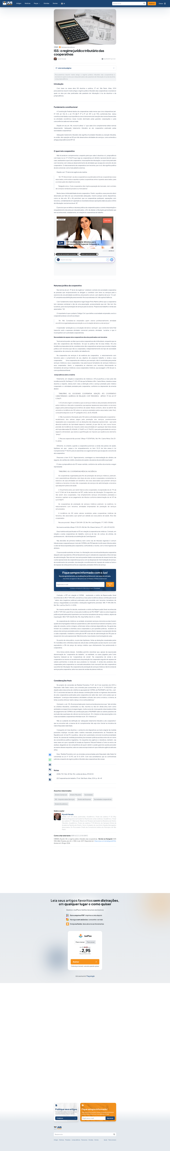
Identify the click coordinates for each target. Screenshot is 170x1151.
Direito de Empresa (84, 799)
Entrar (161, 3)
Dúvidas (46, 3)
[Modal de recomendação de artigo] (50, 764)
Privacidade (97, 588)
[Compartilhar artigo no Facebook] (50, 754)
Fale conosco (112, 1139)
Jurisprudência (76, 1139)
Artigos (18, 3)
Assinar (76, 962)
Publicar (152, 3)
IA (64, 3)
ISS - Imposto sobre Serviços (64, 799)
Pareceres (84, 1139)
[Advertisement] (85, 867)
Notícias (27, 3)
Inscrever (109, 584)
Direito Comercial (61, 795)
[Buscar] (144, 3)
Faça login (91, 976)
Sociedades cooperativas (102, 799)
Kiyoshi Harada (67, 814)
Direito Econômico (61, 804)
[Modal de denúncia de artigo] (50, 774)
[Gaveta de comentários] (50, 769)
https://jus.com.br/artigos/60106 (105, 841)
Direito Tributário (75, 795)
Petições (67, 1139)
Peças (36, 3)
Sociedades (88, 795)
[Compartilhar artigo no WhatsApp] (50, 759)
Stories (55, 3)
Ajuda (105, 1139)
